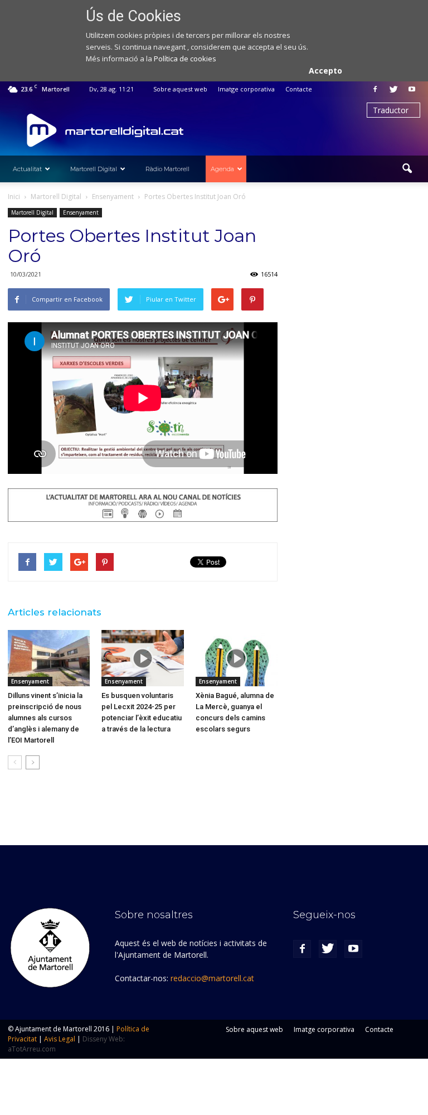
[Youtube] (411, 89)
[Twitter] (393, 89)
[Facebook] (375, 89)
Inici (14, 196)
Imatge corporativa (246, 89)
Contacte (298, 89)
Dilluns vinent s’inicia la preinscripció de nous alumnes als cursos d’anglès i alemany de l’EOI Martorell (45, 717)
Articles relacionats (54, 612)
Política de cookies (185, 59)
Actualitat (27, 169)
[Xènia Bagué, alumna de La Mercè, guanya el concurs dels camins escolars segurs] (237, 658)
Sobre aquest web (180, 89)
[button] (406, 169)
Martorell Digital (93, 169)
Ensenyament (81, 212)
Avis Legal (59, 1039)
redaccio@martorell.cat (212, 978)
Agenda (222, 169)
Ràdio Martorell (167, 169)
